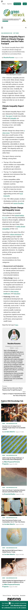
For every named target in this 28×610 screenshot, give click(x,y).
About (4, 3)
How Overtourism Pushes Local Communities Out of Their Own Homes (14, 507)
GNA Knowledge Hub (6, 33)
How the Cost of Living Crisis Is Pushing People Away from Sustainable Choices (14, 413)
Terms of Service (7, 595)
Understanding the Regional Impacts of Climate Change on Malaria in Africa (14, 567)
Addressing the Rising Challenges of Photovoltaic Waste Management (14, 444)
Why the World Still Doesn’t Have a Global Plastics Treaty (14, 537)
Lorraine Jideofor (9, 432)
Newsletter (22, 595)
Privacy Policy (15, 595)
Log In (24, 3)
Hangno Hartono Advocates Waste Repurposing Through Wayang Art (12, 388)
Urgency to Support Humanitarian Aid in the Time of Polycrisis (14, 393)
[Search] (26, 27)
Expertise (9, 3)
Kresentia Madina (9, 494)
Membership (17, 3)
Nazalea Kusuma (9, 57)
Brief (3, 423)
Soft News (16, 33)
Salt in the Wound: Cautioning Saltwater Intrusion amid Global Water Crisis (14, 477)
